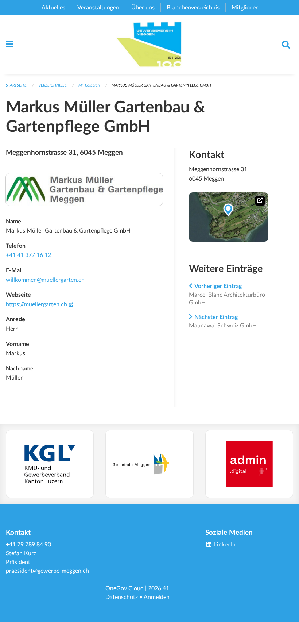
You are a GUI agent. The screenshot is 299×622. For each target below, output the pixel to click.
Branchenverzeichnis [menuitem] (193, 8)
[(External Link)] (49, 464)
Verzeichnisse (52, 85)
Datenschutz (121, 597)
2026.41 (158, 588)
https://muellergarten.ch (39, 304)
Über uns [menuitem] (143, 8)
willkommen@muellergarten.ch (45, 280)
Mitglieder (89, 85)
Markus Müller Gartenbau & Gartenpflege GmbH (161, 85)
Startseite (16, 85)
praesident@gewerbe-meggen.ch (47, 571)
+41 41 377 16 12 (28, 255)
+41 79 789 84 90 (28, 545)
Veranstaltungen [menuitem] (98, 8)
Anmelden (157, 597)
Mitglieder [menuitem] (245, 8)
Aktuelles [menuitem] (53, 8)
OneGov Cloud (124, 588)
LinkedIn (224, 545)
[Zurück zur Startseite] (149, 44)
